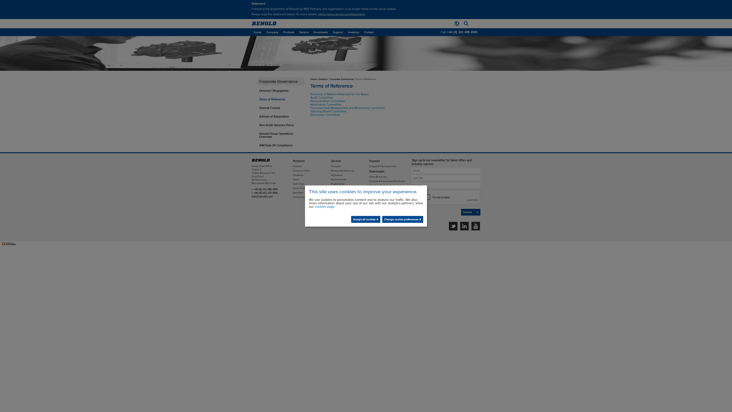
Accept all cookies (364, 219)
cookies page (325, 206)
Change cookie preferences (401, 219)
